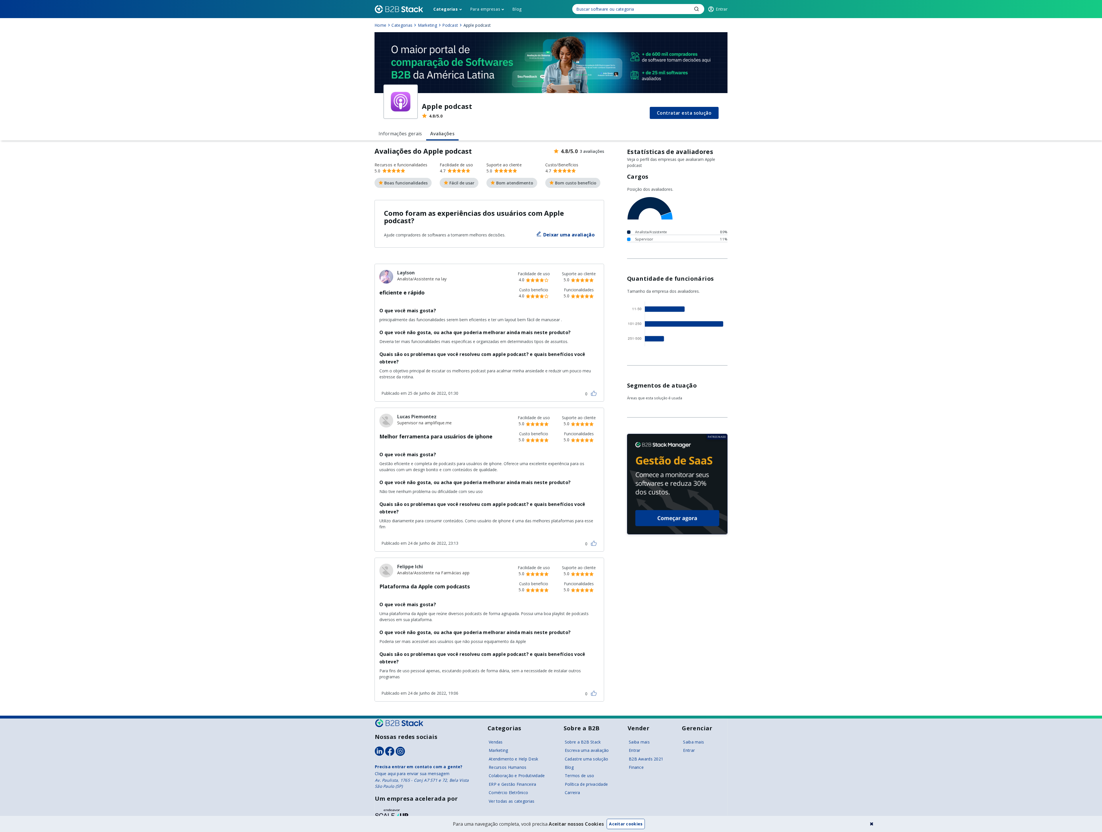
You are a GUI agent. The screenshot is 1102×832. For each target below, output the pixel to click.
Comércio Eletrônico (508, 792)
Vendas (496, 742)
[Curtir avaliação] (593, 393)
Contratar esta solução (684, 113)
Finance (636, 767)
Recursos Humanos (507, 767)
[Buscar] (638, 9)
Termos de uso (579, 775)
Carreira (572, 792)
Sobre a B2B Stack (583, 742)
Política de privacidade (586, 784)
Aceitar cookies (626, 824)
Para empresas (485, 9)
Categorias (445, 9)
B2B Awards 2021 (646, 759)
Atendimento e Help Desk (513, 759)
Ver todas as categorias (511, 801)
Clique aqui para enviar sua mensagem (412, 773)
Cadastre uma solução (586, 759)
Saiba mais (639, 742)
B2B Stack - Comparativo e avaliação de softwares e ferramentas (399, 9)
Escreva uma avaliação (587, 750)
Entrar (635, 750)
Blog (516, 9)
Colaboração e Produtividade (517, 775)
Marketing (498, 750)
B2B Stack (399, 723)
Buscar (696, 8)
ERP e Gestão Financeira (512, 784)
